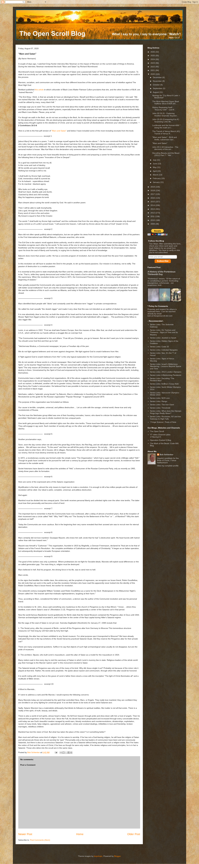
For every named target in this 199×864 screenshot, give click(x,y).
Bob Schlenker (166, 454)
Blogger (117, 856)
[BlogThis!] (63, 752)
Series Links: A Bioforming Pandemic (165, 375)
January (156, 182)
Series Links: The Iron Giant (162, 404)
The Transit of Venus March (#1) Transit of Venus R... (166, 132)
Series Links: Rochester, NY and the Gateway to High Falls (165, 417)
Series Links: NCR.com (160, 398)
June (155, 164)
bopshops (98, 856)
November (157, 81)
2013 (153, 209)
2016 (153, 198)
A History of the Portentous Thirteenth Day (161, 272)
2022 (153, 67)
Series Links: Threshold (160, 408)
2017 (153, 194)
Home (79, 834)
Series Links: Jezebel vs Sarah (163, 338)
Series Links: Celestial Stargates (164, 350)
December (157, 77)
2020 (153, 74)
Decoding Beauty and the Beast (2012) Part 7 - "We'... (165, 154)
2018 (153, 190)
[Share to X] (66, 752)
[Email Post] (56, 752)
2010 (153, 220)
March (156, 175)
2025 (153, 55)
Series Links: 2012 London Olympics (165, 372)
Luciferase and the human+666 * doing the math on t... (166, 126)
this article (39, 90)
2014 (153, 205)
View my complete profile (167, 466)
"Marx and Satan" (58, 131)
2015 (153, 202)
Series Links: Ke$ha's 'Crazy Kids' (164, 384)
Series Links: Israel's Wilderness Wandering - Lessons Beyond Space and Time (165, 366)
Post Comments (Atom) (40, 840)
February (157, 178)
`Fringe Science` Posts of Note (163, 422)
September (158, 88)
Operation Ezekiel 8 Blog (160, 440)
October (156, 85)
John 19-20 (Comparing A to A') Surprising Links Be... (165, 120)
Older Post (133, 834)
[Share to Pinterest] (71, 752)
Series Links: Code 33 (159, 347)
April (155, 171)
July (155, 160)
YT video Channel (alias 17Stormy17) (160, 435)
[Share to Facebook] (68, 752)
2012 (153, 213)
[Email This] (61, 752)
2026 (153, 52)
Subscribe (163, 261)
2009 (153, 224)
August (156, 92)
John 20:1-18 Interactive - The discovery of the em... (165, 148)
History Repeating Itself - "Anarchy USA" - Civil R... (164, 108)
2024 (153, 59)
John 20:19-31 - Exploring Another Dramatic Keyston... (165, 114)
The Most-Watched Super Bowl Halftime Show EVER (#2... (165, 102)
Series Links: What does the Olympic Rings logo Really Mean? (165, 412)
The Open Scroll (157, 431)
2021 (153, 70)
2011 (153, 216)
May (155, 167)
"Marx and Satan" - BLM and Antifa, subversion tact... (164, 138)
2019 (153, 187)
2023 (153, 63)
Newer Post (25, 834)
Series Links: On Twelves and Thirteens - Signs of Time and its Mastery (164, 332)
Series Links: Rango (158, 401)
